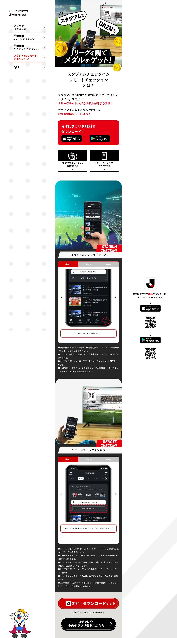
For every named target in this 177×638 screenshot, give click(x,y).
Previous (61, 296)
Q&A (16, 67)
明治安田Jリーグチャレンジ (24, 37)
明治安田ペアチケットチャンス (26, 47)
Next (115, 296)
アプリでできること (20, 27)
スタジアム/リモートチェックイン (25, 57)
